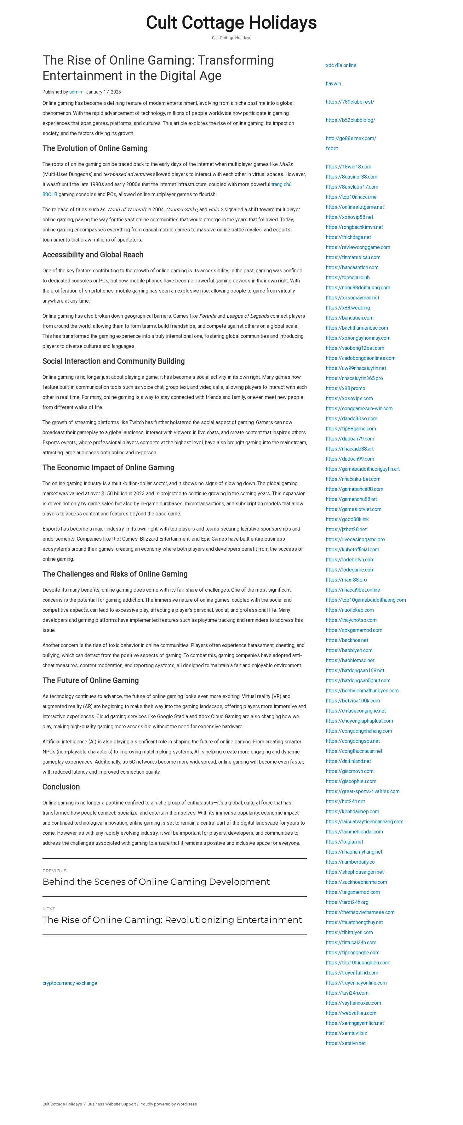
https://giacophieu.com (351, 781)
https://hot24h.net (345, 801)
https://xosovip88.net (349, 217)
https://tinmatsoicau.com (353, 257)
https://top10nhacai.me (351, 197)
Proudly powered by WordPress (168, 1104)
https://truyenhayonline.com (356, 983)
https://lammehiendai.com (354, 832)
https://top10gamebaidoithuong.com (366, 600)
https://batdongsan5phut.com (358, 681)
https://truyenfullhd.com (352, 973)
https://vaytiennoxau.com (353, 1003)
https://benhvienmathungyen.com (362, 691)
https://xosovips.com (349, 398)
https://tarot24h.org (347, 902)
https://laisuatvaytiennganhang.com (364, 822)
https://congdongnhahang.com (359, 731)
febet (332, 148)
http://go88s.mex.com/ (351, 138)
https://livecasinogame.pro (355, 540)
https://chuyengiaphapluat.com (359, 721)
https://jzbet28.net (346, 529)
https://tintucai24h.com (351, 943)
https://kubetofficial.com (352, 550)
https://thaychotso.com (351, 620)
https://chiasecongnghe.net (356, 711)
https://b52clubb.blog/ (350, 120)
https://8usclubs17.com (352, 187)
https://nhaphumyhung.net (354, 852)
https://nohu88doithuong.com (358, 288)
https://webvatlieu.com (351, 1013)
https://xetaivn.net (346, 1043)
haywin (333, 84)
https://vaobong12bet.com (355, 348)
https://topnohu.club (348, 278)
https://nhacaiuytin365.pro (354, 378)
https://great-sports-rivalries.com (363, 791)
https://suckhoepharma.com (356, 882)
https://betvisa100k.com (353, 701)
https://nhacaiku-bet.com (353, 479)
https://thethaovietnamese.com (360, 912)
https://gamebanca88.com (354, 489)
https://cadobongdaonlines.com (361, 358)
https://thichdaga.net (348, 237)
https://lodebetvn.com (350, 560)
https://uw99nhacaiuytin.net (356, 368)
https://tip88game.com (351, 429)
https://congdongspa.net (353, 741)
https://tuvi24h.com (347, 993)
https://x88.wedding (348, 308)
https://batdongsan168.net (355, 670)
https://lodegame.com (350, 570)
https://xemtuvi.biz (346, 1033)
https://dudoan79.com (350, 439)
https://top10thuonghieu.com (357, 963)
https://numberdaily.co (350, 862)
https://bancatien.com (350, 318)
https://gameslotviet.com (353, 509)
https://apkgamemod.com (354, 630)
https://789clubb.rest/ (350, 102)
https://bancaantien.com (352, 267)
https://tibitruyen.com (349, 932)
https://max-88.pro (346, 580)
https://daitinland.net (348, 761)
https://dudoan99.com (350, 459)
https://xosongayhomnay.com (358, 338)
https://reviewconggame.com (358, 247)
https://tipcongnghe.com (353, 953)
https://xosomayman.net (352, 298)
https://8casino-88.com (351, 177)
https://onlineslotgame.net (355, 207)
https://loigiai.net (344, 842)
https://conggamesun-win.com (359, 409)
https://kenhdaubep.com (352, 812)
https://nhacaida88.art (350, 449)
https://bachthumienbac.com (357, 328)
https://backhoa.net (347, 640)
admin (75, 92)
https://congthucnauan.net (354, 751)
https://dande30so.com (351, 419)
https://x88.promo (345, 388)
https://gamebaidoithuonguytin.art (363, 469)
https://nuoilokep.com (350, 610)
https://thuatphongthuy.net (354, 922)
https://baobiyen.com (349, 650)
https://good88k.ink (347, 519)
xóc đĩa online (341, 65)
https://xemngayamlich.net (355, 1023)
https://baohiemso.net (350, 660)
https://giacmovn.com (350, 771)
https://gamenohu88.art (351, 499)
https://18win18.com (348, 167)
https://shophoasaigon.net (355, 872)
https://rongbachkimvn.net (354, 227)
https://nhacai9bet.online (353, 590)
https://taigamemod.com (353, 892)
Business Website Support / (114, 1104)
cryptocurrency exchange (70, 983)
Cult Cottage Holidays (231, 22)
